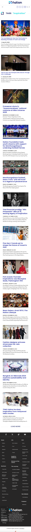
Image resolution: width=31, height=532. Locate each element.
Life (12, 440)
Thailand (23, 501)
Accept (4, 520)
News (2, 440)
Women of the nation (15, 462)
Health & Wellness (13, 457)
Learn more (4, 517)
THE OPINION (24, 494)
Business (3, 466)
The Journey (14, 466)
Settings (4, 522)
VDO (22, 440)
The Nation (21, 528)
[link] (15, 35)
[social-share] (17, 7)
